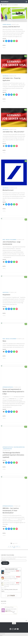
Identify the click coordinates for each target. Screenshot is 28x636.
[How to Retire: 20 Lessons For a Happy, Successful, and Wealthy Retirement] (2, 585)
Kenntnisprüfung (7, 448)
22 (26, 276)
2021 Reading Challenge (9, 607)
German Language (7, 24)
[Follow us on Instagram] (13, 629)
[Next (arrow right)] (1, 635)
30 (26, 109)
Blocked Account (8, 190)
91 (26, 56)
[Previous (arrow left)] (0, 635)
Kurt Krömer (6, 574)
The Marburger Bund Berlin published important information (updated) (13, 455)
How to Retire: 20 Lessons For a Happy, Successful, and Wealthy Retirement (12, 584)
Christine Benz (4, 587)
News (4, 341)
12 (26, 426)
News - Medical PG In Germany (9, 239)
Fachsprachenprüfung (19, 447)
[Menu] (26, 1)
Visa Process (6, 75)
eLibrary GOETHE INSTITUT (11, 27)
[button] (14, 14)
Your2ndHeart (4, 1)
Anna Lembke (7, 580)
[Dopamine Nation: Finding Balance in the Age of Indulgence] (2, 579)
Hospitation (5, 292)
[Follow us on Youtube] (17, 629)
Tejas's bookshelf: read (11, 569)
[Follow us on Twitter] (15, 629)
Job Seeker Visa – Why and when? (13, 132)
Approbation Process (8, 387)
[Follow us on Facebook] (10, 629)
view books (15, 613)
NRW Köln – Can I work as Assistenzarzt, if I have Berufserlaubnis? (11, 510)
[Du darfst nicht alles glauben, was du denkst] (2, 574)
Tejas (6, 608)
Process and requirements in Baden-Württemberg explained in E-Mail (13, 391)
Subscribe (5, 563)
